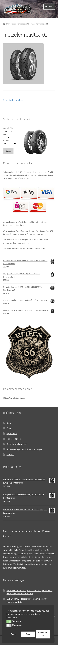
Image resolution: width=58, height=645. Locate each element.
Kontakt (10, 454)
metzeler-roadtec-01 (20, 24)
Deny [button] (13, 634)
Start (8, 24)
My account (12, 433)
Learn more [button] (11, 617)
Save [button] (28, 634)
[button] (8, 621)
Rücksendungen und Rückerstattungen (24, 449)
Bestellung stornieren (17, 444)
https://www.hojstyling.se (14, 398)
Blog (9, 428)
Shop (9, 423)
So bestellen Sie (14, 438)
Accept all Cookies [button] (42, 634)
